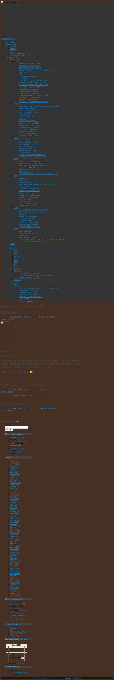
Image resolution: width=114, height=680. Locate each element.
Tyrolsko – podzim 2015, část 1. (30, 295)
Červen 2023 (14, 484)
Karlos (16, 256)
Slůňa (16, 267)
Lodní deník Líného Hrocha (29, 189)
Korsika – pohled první (27, 186)
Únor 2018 (13, 524)
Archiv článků (15, 59)
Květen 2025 (14, 467)
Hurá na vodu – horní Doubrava (30, 144)
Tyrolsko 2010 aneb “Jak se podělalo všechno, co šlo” (38, 174)
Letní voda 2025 (15, 445)
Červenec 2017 (15, 531)
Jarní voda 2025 (15, 452)
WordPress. (77, 678)
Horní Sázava (23, 180)
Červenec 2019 (15, 509)
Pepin (16, 265)
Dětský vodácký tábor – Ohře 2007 (31, 63)
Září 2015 (13, 558)
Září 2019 (13, 508)
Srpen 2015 (14, 559)
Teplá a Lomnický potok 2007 (29, 93)
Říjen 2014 (13, 575)
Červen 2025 (14, 465)
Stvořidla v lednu (25, 199)
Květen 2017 (14, 533)
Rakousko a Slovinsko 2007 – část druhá (33, 85)
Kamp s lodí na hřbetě (27, 167)
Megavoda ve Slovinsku (27, 148)
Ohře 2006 (22, 78)
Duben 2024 (14, 477)
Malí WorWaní (15, 246)
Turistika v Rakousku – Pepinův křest (32, 157)
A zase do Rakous (25, 231)
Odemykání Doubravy (27, 193)
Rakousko (17, 271)
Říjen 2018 (13, 517)
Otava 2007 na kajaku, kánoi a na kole (33, 80)
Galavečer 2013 (24, 235)
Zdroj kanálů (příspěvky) (18, 632)
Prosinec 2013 (15, 593)
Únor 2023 (13, 490)
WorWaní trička (9, 312)
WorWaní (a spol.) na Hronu (29, 222)
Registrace (13, 628)
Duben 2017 (14, 534)
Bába (16, 250)
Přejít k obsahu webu (9, 39)
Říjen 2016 (13, 542)
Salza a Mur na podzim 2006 (29, 87)
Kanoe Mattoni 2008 (26, 116)
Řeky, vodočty (15, 269)
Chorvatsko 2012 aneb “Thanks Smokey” (33, 210)
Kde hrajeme (14, 51)
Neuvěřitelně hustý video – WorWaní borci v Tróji (26, 385)
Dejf (15, 254)
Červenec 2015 (15, 561)
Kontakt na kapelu (16, 53)
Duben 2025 (14, 468)
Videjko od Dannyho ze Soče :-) (16, 403)
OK (9, 430)
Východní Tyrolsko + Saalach (29, 278)
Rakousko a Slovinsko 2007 (28, 292)
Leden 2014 (14, 592)
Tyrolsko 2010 (24, 299)
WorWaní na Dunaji (16, 448)
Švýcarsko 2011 (24, 201)
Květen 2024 (14, 476)
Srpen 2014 (14, 579)
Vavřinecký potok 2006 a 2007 (30, 97)
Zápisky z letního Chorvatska (29, 227)
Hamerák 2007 (24, 72)
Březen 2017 (14, 536)
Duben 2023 (14, 488)
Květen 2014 (14, 584)
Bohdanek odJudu (15, 317)
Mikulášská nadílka (21, 672)
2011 (16, 176)
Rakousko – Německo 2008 (28, 290)
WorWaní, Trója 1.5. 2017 (22, 395)
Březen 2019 (14, 513)
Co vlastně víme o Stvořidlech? (30, 161)
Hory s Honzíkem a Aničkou (29, 110)
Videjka (17, 286)
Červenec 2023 (15, 483)
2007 (16, 61)
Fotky (16, 284)
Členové (13, 47)
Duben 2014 (14, 586)
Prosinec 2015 (15, 554)
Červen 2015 (14, 563)
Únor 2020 (13, 504)
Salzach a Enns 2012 (26, 218)
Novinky (52, 317)
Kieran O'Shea (20, 663)
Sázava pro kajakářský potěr (29, 91)
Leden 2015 (14, 572)
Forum (12, 244)
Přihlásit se (13, 630)
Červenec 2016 (15, 545)
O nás (12, 248)
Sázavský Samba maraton (28, 197)
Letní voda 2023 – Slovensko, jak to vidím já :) (19, 615)
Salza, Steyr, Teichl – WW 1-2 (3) (30, 273)
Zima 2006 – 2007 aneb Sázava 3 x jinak (33, 102)
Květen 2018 (14, 520)
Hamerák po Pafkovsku (27, 108)
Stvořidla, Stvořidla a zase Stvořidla (32, 155)
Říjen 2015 (13, 556)
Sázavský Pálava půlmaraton (29, 195)
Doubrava (22, 178)
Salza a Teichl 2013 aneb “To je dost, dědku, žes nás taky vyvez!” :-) (43, 239)
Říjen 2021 (13, 497)
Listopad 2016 (15, 540)
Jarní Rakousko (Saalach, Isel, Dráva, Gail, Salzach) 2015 (39, 288)
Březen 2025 (14, 470)
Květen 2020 (14, 502)
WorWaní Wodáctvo (12, 57)
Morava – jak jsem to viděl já (29, 191)
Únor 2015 (13, 570)
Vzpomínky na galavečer (28, 206)
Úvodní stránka (11, 42)
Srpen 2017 (14, 529)
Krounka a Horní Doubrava (29, 216)
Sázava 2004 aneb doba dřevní (30, 127)
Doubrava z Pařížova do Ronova (30, 212)
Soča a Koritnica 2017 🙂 (10, 421)
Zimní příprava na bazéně (28, 136)
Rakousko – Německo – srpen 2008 (31, 125)
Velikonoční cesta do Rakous (29, 203)
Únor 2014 (13, 590)
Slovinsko (17, 280)
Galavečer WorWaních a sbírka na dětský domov (36, 70)
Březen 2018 (14, 522)
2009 (16, 138)
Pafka (16, 263)
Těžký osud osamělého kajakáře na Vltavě (34, 95)
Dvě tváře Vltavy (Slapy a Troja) (30, 68)
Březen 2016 (14, 552)
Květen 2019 (14, 511)
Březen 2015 (14, 568)
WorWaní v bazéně (26, 301)
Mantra (68, 678)
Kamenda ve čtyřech (26, 146)
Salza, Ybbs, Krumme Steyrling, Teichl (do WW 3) (37, 275)
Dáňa (16, 252)
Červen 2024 (14, 474)
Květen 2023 (14, 486)
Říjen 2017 (13, 527)
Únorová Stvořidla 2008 (27, 131)
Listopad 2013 (15, 595)
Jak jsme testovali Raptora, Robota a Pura (34, 165)
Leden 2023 (14, 492)
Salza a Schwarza (25, 153)
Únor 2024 (13, 479)
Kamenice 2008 (24, 114)
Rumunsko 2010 (25, 172)
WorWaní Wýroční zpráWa (28, 225)
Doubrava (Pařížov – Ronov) (29, 142)
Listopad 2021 (15, 495)
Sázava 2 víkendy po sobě (28, 89)
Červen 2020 (14, 500)
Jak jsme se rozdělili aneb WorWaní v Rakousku (36, 184)
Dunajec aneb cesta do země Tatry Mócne (34, 163)
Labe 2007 (22, 74)
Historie (13, 49)
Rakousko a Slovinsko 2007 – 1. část (32, 83)
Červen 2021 (14, 499)
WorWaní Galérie (16, 282)
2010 (16, 159)
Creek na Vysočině (25, 140)
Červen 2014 (14, 583)
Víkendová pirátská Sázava (28, 100)
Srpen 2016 (14, 543)
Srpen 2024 (14, 472)
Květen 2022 (14, 493)
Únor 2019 (13, 515)
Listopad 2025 (15, 463)
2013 (16, 229)
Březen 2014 (14, 588)
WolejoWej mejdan (26, 220)
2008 (16, 104)
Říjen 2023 (13, 481)
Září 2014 (13, 577)
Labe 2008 (22, 119)
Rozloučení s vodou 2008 (28, 150)
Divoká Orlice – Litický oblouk (29, 66)
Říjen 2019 (13, 506)
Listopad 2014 (15, 574)
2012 (16, 208)
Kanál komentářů (16, 633)
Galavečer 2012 (24, 214)
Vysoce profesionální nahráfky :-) (22, 55)
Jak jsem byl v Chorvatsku (28, 182)
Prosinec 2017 (15, 525)
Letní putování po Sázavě (28, 121)
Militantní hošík (20, 258)
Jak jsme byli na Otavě (27, 237)
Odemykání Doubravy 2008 (29, 123)
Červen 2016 (14, 547)
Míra (16, 261)
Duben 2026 (14, 461)
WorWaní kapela (11, 44)
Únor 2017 (13, 538)
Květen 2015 (14, 565)
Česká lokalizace (16, 635)
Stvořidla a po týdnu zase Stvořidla (32, 129)
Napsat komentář (7, 319)
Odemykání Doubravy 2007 (29, 76)
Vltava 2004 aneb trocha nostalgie (31, 242)
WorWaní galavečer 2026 (19, 438)
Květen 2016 (14, 549)
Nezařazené (43, 317)
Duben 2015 (14, 567)
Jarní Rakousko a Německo (28, 112)
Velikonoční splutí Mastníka (29, 133)
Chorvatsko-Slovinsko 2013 (28, 233)
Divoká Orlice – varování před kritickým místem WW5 (38, 106)
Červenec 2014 (15, 581)
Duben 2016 (14, 550)
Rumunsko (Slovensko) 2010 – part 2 (32, 169)
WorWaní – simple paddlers (43, 678)
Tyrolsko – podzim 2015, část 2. (30, 297)
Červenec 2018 (15, 518)
